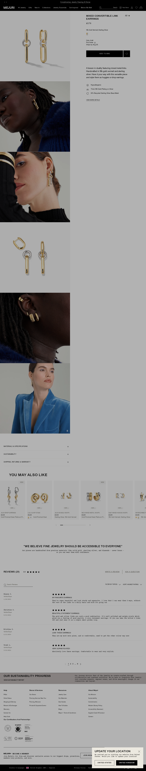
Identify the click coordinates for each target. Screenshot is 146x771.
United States (104, 763)
